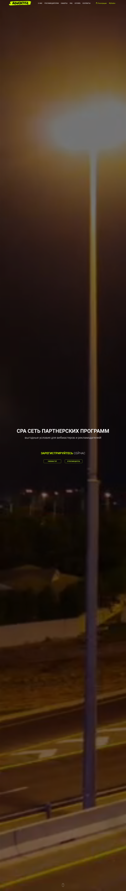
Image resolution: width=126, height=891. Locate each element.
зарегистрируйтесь (57, 453)
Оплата (77, 3)
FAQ (71, 3)
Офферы (64, 3)
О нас (40, 3)
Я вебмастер (52, 461)
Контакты (86, 3)
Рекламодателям (51, 3)
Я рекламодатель (73, 461)
